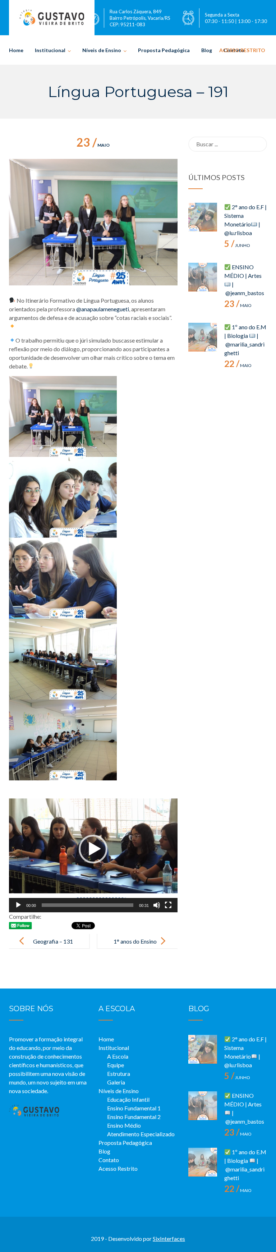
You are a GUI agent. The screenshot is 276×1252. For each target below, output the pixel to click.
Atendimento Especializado (141, 1134)
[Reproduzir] (18, 905)
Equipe (115, 1064)
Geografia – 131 (53, 941)
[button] (93, 849)
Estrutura (118, 1073)
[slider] (87, 905)
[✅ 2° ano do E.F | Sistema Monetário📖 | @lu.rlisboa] (202, 217)
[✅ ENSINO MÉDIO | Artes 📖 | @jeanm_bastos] (202, 277)
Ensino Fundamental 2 (134, 1116)
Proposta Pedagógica (164, 50)
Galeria (116, 1082)
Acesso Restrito (242, 50)
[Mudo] (156, 905)
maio (93, 145)
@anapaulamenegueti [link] (102, 309)
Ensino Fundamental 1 (134, 1108)
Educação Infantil (128, 1099)
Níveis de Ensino (101, 50)
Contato (108, 1159)
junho (237, 245)
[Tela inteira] (168, 905)
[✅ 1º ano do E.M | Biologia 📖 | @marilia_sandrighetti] (202, 337)
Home (16, 50)
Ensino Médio (124, 1125)
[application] (93, 849)
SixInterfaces (169, 1238)
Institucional (50, 50)
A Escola (117, 1056)
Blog (206, 50)
